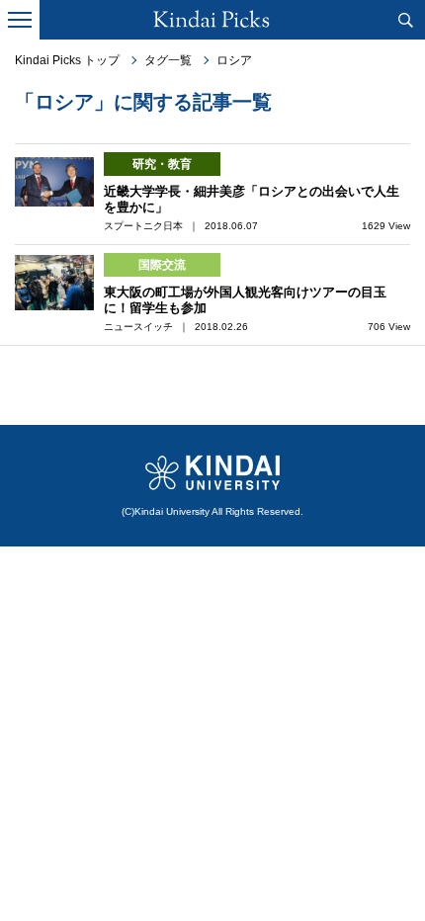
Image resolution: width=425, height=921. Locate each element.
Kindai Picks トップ (67, 60)
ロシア (234, 60)
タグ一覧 (168, 60)
